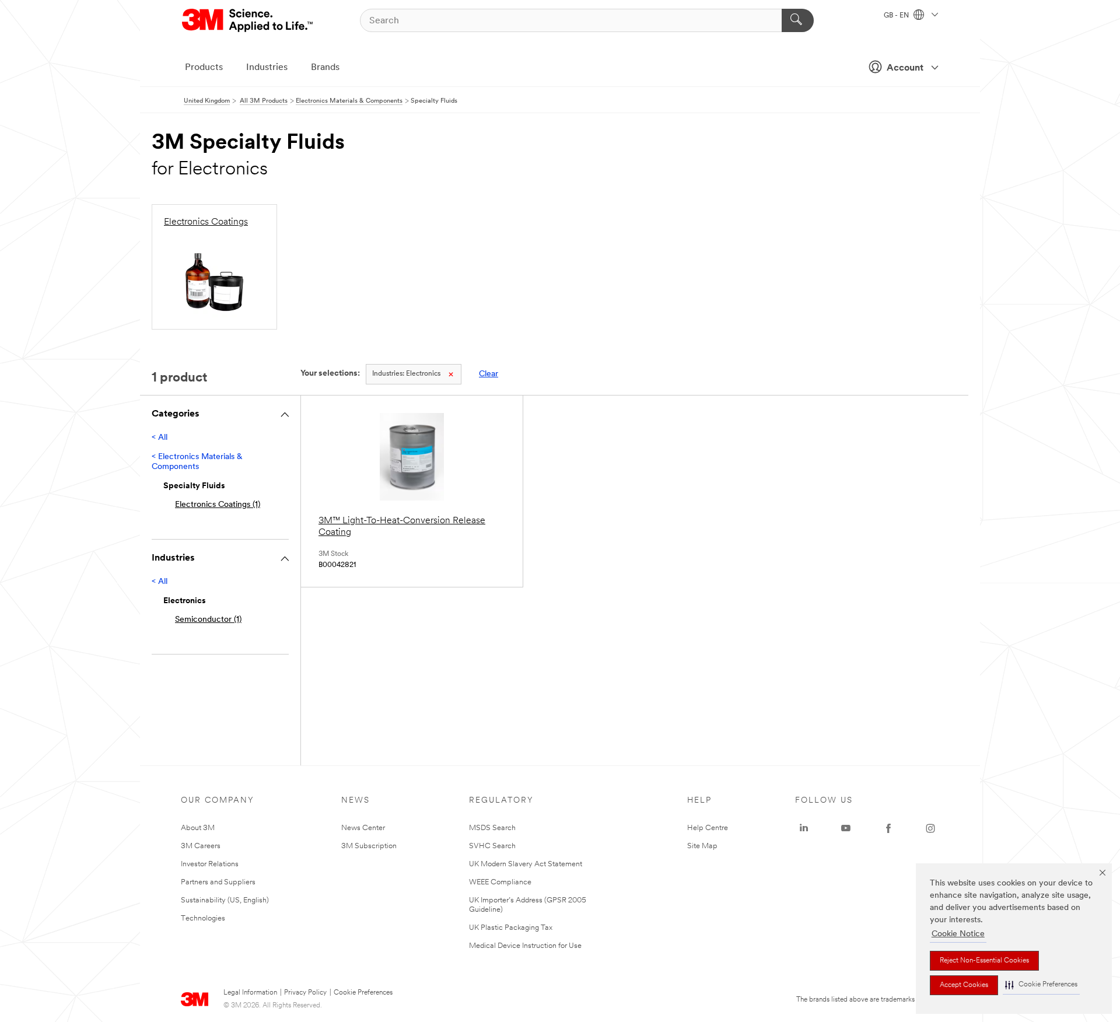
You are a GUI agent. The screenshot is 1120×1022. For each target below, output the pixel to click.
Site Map (702, 846)
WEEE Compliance (500, 882)
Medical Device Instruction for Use (525, 946)
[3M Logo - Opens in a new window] (248, 20)
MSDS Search (492, 828)
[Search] (798, 20)
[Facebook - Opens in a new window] (888, 828)
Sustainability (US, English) (225, 900)
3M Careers (200, 846)
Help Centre (707, 828)
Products (204, 67)
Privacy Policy (305, 992)
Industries (267, 67)
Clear (488, 374)
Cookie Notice (958, 934)
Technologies (203, 918)
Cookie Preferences (363, 992)
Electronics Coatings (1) (217, 505)
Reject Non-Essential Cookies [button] (984, 960)
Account (905, 68)
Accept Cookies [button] (964, 985)
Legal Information (250, 992)
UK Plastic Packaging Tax (510, 928)
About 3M (198, 828)
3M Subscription (369, 846)
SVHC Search (492, 846)
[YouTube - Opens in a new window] (846, 828)
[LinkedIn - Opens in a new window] (804, 828)
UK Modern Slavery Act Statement (525, 864)
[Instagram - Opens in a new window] (930, 828)
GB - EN (897, 15)
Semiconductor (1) (208, 619)
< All (159, 437)
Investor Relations (210, 864)
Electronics (406, 373)
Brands (325, 67)
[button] (1041, 985)
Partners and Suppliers (218, 882)
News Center (363, 828)
